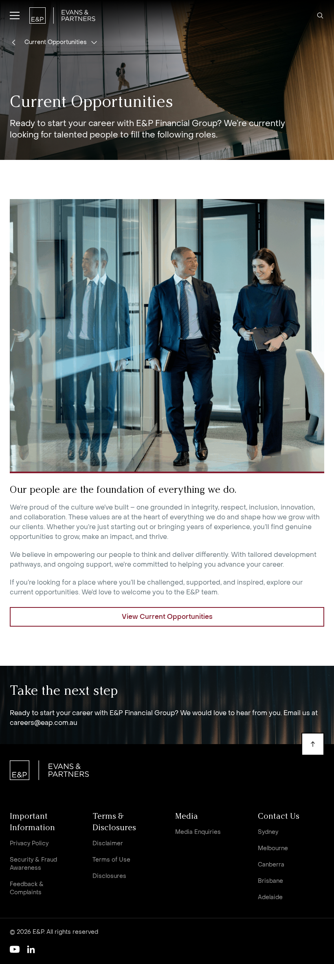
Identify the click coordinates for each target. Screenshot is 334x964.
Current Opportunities (55, 42)
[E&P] (62, 15)
